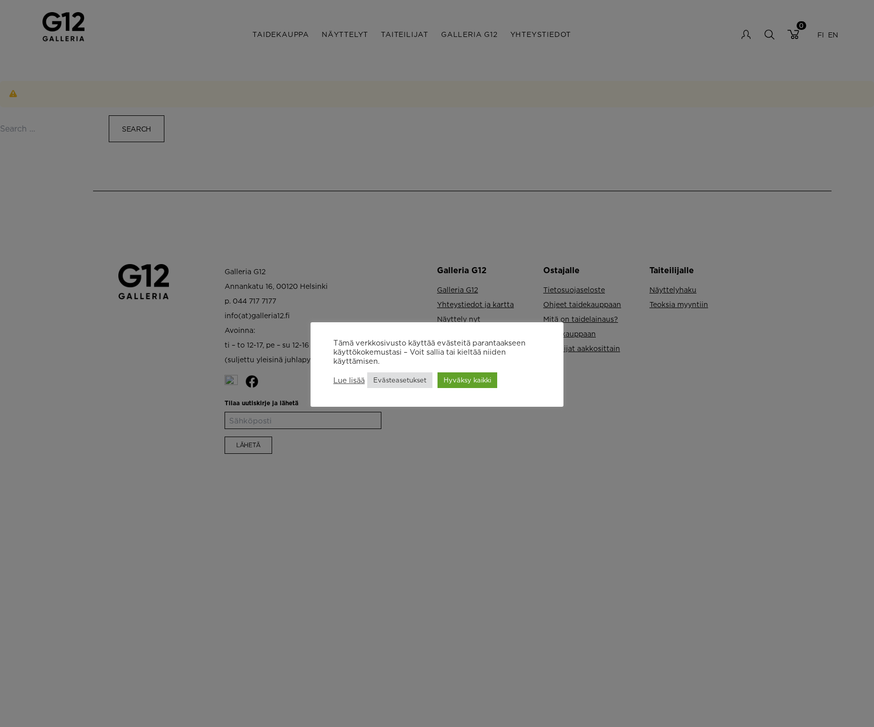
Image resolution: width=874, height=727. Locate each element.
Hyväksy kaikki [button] (467, 379)
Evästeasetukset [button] (399, 379)
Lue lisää (349, 380)
